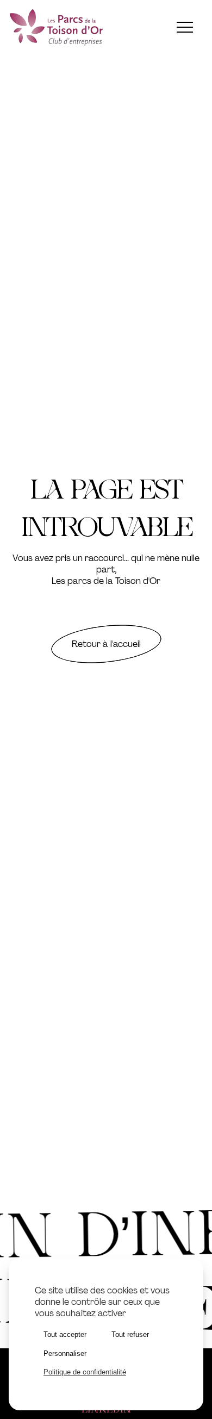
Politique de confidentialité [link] (84, 1372)
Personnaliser (64, 1353)
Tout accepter (64, 1334)
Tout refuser (130, 1334)
